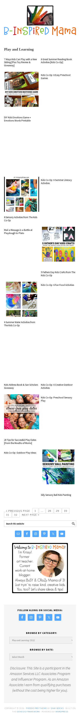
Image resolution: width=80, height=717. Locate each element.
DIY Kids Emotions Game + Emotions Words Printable (17, 119)
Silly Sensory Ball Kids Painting (56, 495)
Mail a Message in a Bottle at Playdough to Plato (18, 231)
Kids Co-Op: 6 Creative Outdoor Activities (57, 386)
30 (65, 510)
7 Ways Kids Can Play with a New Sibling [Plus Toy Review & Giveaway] (20, 62)
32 (15, 514)
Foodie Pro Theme (36, 708)
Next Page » (30, 514)
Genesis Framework (28, 711)
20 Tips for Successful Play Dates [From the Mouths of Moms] (20, 441)
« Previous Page (18, 510)
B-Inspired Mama (40, 19)
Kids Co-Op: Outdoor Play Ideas (20, 452)
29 (57, 510)
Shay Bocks (57, 708)
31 (7, 514)
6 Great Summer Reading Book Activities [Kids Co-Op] (56, 61)
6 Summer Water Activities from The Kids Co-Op (19, 324)
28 (49, 510)
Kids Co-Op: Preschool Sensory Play (56, 399)
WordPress (61, 711)
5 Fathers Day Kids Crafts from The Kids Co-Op (58, 274)
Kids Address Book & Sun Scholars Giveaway (21, 386)
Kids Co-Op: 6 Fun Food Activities (57, 285)
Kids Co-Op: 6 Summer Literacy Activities (56, 181)
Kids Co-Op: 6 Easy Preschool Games (56, 76)
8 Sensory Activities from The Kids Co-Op (20, 219)
